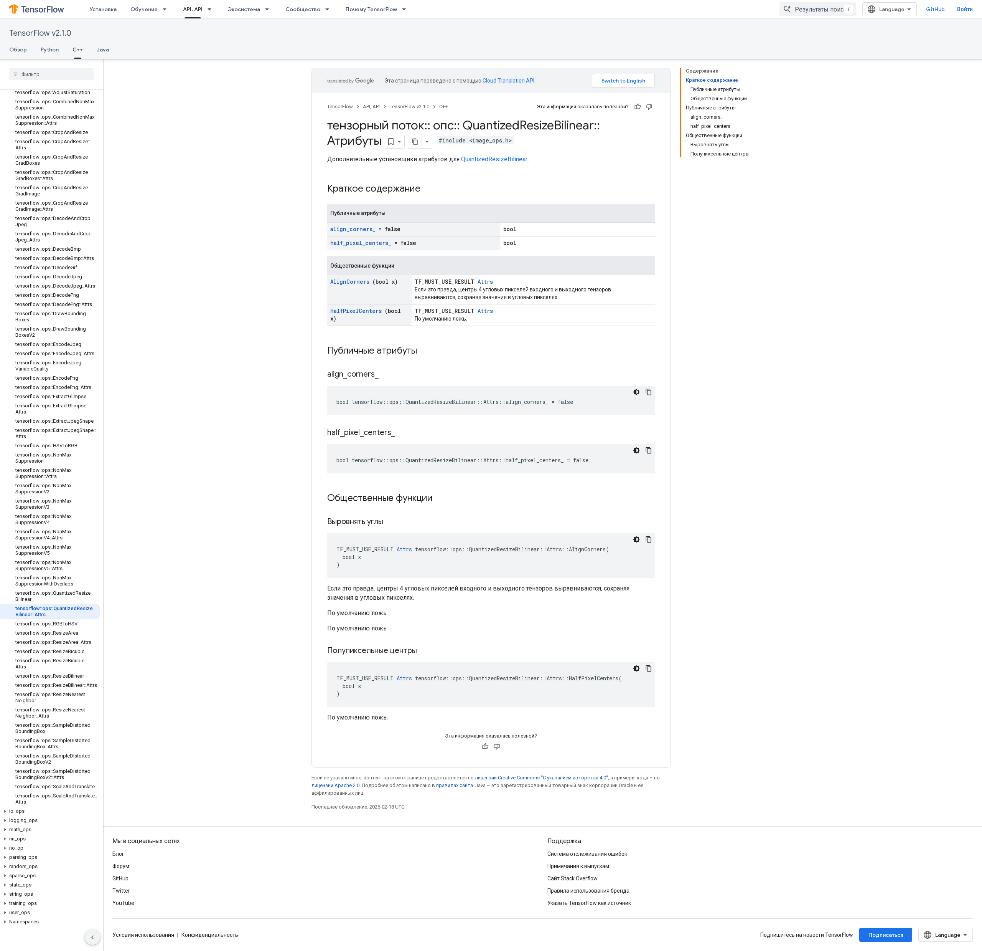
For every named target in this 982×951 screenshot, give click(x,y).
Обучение (144, 9)
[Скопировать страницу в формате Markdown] (415, 141)
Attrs (485, 281)
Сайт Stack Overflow (572, 878)
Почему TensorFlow (371, 9)
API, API (193, 9)
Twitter (121, 891)
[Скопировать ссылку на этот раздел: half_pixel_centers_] (404, 433)
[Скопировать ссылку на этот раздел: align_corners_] (388, 374)
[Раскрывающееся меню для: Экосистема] (269, 9)
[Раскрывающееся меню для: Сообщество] (329, 9)
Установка (103, 9)
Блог (118, 854)
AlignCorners (349, 281)
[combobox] (817, 9)
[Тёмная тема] (636, 392)
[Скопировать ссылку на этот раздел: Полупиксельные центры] (426, 651)
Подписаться (885, 934)
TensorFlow (340, 106)
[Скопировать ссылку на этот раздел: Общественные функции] (442, 498)
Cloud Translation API (508, 81)
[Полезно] (637, 106)
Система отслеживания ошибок (587, 854)
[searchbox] (51, 74)
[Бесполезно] (649, 106)
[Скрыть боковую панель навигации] (92, 937)
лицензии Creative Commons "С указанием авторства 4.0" (541, 778)
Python (50, 49)
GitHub (935, 9)
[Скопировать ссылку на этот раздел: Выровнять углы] (392, 522)
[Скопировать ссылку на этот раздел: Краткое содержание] (430, 189)
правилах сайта (454, 785)
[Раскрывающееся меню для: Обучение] (167, 9)
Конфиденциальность (209, 935)
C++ (77, 49)
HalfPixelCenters (356, 310)
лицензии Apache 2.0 (335, 785)
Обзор (18, 49)
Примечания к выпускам (578, 866)
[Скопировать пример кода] (649, 392)
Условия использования (143, 935)
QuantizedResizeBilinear (494, 159)
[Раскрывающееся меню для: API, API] (212, 9)
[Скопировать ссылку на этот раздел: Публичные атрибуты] (427, 351)
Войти (965, 9)
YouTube (123, 903)
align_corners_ (353, 229)
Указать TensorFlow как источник (589, 903)
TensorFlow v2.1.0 (40, 33)
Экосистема (244, 9)
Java (103, 49)
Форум (120, 866)
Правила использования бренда (588, 891)
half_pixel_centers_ (360, 242)
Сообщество (302, 9)
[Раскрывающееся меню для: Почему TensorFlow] (406, 9)
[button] (50, 811)
